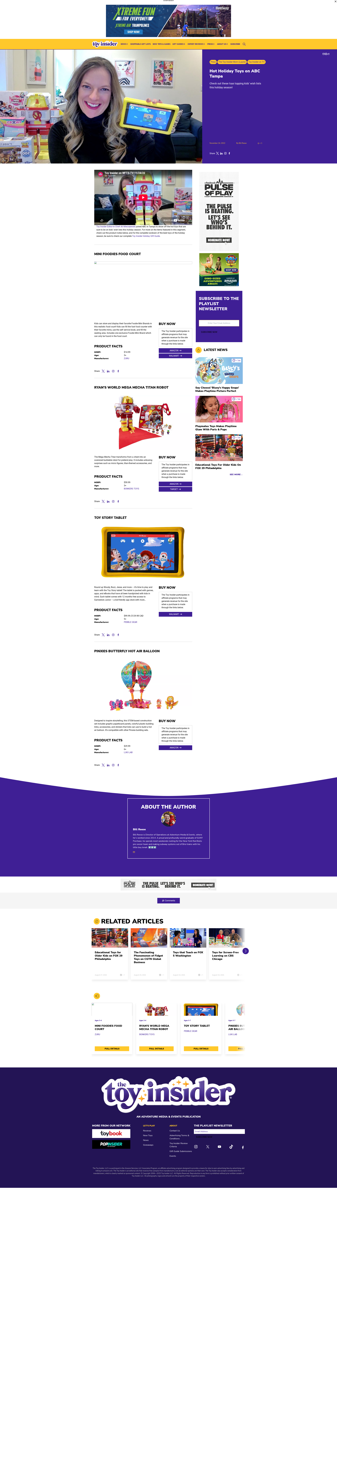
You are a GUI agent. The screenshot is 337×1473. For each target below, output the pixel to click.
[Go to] (110, 939)
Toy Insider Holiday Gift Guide (146, 236)
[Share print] (326, 54)
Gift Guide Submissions (181, 1151)
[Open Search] (244, 44)
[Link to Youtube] (219, 1147)
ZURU (126, 358)
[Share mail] (324, 54)
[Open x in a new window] (217, 153)
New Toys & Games (161, 44)
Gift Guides (178, 44)
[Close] (335, 1)
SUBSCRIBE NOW (209, 332)
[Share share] (328, 54)
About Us (221, 44)
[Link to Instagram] (196, 1147)
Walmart (174, 356)
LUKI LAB (128, 752)
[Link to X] (208, 1146)
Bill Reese (243, 143)
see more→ (236, 474)
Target (174, 489)
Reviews (147, 1130)
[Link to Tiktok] (231, 1147)
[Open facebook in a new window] (229, 153)
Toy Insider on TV (256, 62)
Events (173, 1156)
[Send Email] (134, 852)
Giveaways (148, 1145)
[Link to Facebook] (243, 1147)
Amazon (174, 350)
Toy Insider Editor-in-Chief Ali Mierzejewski (115, 226)
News (123, 44)
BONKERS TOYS (131, 488)
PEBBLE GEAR (130, 622)
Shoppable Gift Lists (140, 44)
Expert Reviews (195, 44)
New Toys (148, 1135)
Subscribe (235, 44)
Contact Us (175, 1130)
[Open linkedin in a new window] (221, 153)
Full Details (112, 1048)
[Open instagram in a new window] (225, 153)
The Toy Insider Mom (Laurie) (232, 62)
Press (210, 44)
